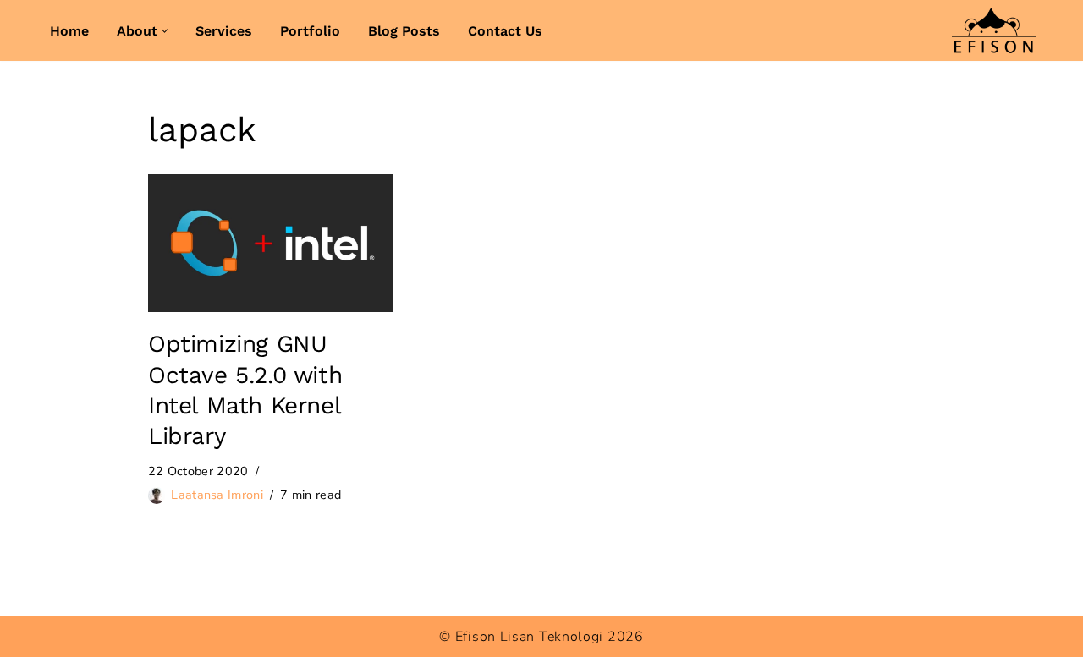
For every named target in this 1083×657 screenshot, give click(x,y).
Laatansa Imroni (217, 494)
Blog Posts (404, 31)
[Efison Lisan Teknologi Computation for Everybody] (994, 30)
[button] (165, 31)
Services (223, 31)
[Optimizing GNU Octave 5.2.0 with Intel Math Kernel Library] (270, 243)
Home (69, 31)
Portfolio (310, 31)
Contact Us (505, 31)
